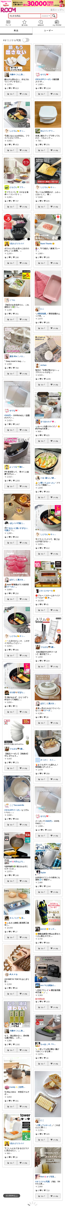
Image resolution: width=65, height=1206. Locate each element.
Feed (8, 23)
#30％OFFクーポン (12, 810)
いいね (24, 94)
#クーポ (46, 710)
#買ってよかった (44, 1125)
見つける (24, 23)
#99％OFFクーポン (43, 79)
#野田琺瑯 (41, 314)
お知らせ (40, 23)
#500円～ (8, 415)
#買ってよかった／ (48, 483)
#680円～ (49, 821)
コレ (11, 94)
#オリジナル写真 (42, 1181)
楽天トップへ (57, 10)
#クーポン (10, 587)
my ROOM (57, 23)
